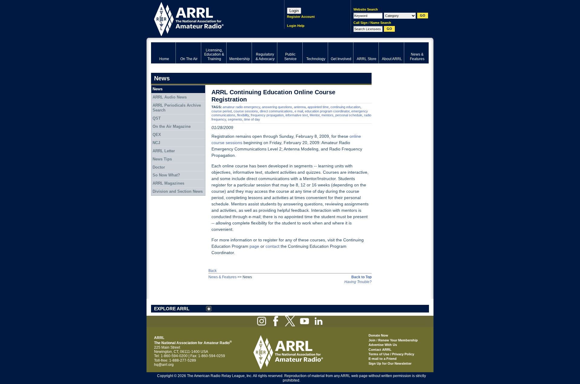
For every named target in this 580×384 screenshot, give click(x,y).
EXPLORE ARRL (171, 308)
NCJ (156, 142)
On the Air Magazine (172, 126)
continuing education (345, 107)
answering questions (277, 107)
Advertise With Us (383, 345)
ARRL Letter (164, 151)
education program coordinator (327, 111)
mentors (327, 115)
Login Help (295, 25)
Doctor (159, 167)
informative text (296, 115)
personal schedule (348, 115)
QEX (157, 134)
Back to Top (361, 277)
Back (212, 271)
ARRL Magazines (168, 183)
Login (294, 10)
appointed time (318, 107)
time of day (252, 119)
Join (372, 340)
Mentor (315, 115)
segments (235, 119)
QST (157, 118)
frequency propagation (267, 115)
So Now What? (166, 175)
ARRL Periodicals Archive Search (177, 107)
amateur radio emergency (241, 107)
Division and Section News (178, 191)
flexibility (243, 115)
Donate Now (378, 335)
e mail (299, 111)
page (254, 246)
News (158, 89)
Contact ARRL (380, 349)
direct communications (276, 111)
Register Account (301, 16)
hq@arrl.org (164, 365)
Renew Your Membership (398, 340)
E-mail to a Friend (383, 358)
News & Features (222, 277)
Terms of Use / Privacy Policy (391, 354)
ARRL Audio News (170, 97)
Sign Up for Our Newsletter (390, 363)
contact (272, 246)
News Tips (162, 159)
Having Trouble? (358, 282)
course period (221, 111)
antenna (300, 107)
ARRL (209, 18)
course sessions (246, 111)
